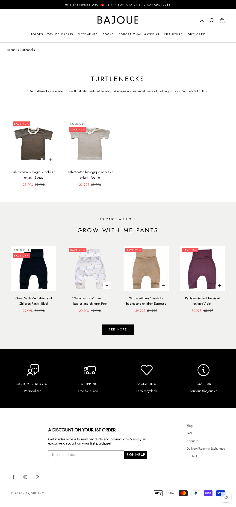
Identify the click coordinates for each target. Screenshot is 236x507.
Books (108, 34)
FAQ (189, 433)
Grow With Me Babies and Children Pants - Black (33, 301)
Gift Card (197, 34)
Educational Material (139, 34)
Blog (189, 425)
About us (192, 441)
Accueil (12, 49)
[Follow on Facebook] (13, 477)
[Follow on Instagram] (25, 477)
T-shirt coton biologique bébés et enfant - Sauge (33, 175)
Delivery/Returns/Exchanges (205, 448)
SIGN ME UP (136, 455)
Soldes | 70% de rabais (52, 34)
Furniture (173, 34)
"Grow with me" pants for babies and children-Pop (90, 301)
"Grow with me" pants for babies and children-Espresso (146, 301)
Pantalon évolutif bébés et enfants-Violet (202, 301)
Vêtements (88, 34)
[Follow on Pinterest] (37, 477)
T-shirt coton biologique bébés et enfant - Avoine (90, 175)
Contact (191, 456)
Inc (41, 493)
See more (118, 329)
